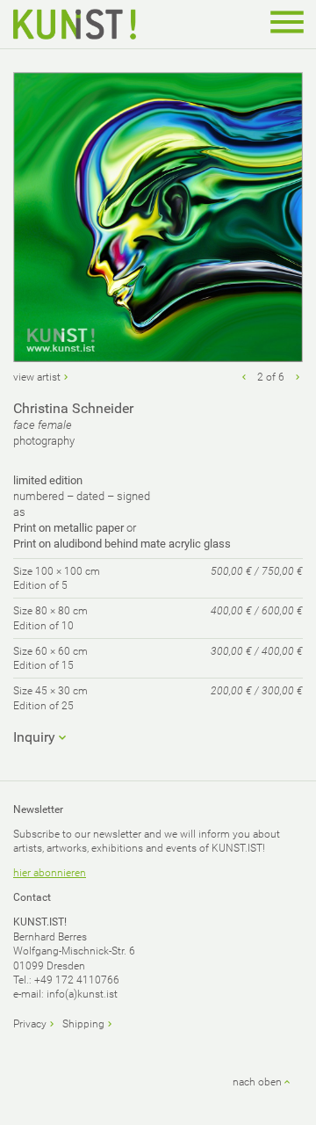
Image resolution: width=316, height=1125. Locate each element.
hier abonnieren (49, 873)
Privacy (30, 1024)
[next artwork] (297, 377)
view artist (37, 377)
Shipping (83, 1024)
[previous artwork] (244, 377)
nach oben (257, 1082)
